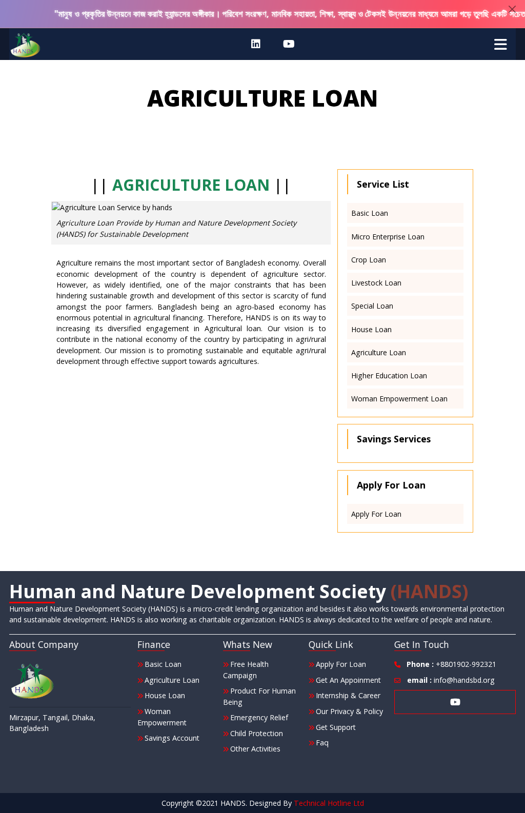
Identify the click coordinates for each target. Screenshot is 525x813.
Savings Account (172, 738)
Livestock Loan (376, 283)
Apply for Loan (376, 514)
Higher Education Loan (389, 375)
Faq (322, 742)
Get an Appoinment (348, 680)
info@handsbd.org (451, 680)
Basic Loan (369, 213)
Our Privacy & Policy (349, 711)
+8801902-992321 (451, 664)
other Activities (255, 749)
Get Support (336, 727)
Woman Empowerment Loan (399, 398)
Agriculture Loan (378, 352)
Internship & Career (348, 695)
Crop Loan (368, 260)
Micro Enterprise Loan (388, 236)
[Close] (512, 9)
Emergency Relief (259, 717)
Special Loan (372, 306)
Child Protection (256, 733)
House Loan (371, 329)
